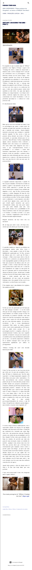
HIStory (10, 509)
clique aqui (25, 496)
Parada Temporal (9, 5)
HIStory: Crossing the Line (18, 509)
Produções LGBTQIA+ (13, 13)
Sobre (4, 13)
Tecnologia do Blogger (17, 562)
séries (26, 509)
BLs (7, 509)
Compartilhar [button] (6, 506)
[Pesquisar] (28, 2)
